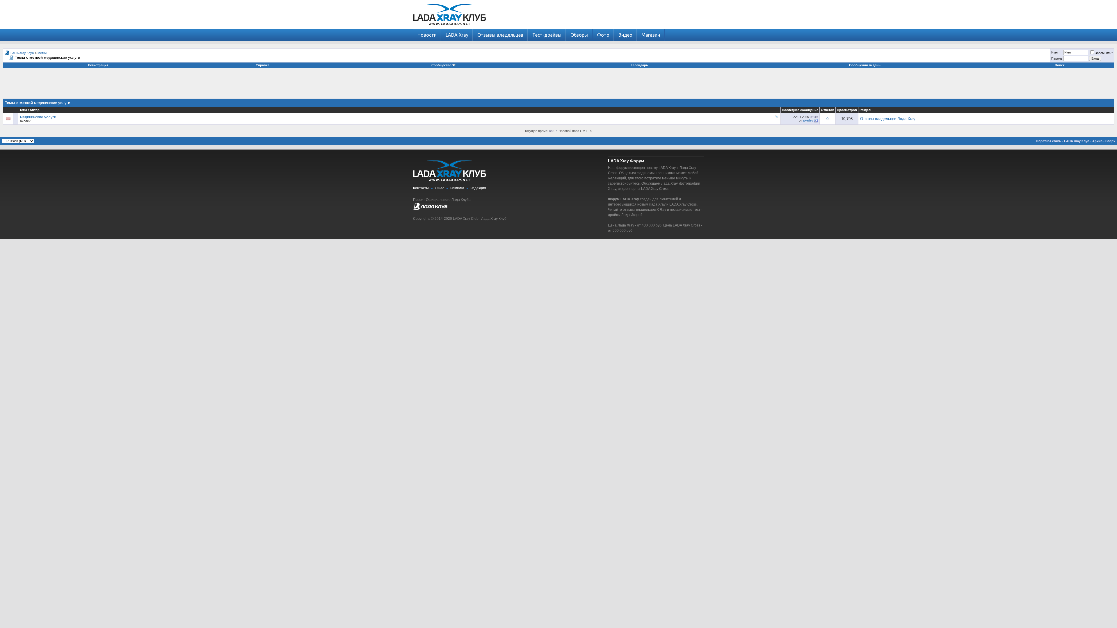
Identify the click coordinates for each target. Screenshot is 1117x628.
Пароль (1056, 58)
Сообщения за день (865, 65)
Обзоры (579, 35)
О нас (439, 188)
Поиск (1060, 65)
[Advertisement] (558, 85)
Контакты (421, 188)
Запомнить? (1104, 53)
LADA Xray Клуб (22, 53)
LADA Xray (457, 35)
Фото (603, 35)
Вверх (1110, 141)
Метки (42, 53)
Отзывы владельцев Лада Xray (887, 119)
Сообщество (441, 65)
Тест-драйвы (546, 35)
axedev (25, 121)
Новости (427, 35)
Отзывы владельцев (500, 35)
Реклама (457, 188)
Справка (262, 65)
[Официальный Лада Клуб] (430, 209)
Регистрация (98, 65)
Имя (1054, 52)
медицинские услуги (38, 117)
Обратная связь (1048, 141)
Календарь (639, 65)
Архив (1097, 141)
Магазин (650, 35)
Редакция (478, 188)
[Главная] (449, 28)
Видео (625, 35)
